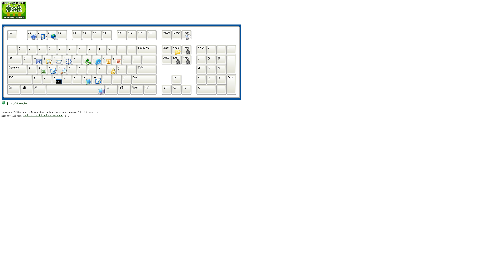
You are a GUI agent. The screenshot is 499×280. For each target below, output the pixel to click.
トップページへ (16, 103)
